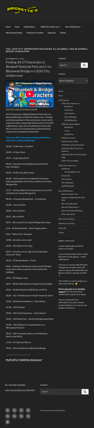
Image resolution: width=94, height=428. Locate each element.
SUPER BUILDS (70, 120)
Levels (67, 131)
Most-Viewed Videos (14, 33)
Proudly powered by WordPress (52, 410)
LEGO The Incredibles (69, 161)
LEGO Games (29, 27)
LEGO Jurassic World (69, 141)
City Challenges (70, 117)
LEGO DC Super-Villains (70, 124)
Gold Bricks (68, 134)
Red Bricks (68, 106)
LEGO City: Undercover (50, 27)
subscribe (68, 289)
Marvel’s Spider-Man (69, 204)
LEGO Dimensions (68, 138)
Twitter (63, 33)
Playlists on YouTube (35, 33)
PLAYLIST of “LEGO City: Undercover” (24, 360)
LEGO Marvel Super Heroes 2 (72, 145)
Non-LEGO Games (72, 27)
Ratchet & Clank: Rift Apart (72, 211)
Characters (68, 110)
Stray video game (68, 214)
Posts (17, 27)
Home (8, 27)
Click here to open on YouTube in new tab (21, 109)
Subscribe (52, 33)
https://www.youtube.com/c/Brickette (20, 390)
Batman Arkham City (69, 194)
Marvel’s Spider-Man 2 (70, 207)
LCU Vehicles (69, 113)
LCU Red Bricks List (72, 172)
